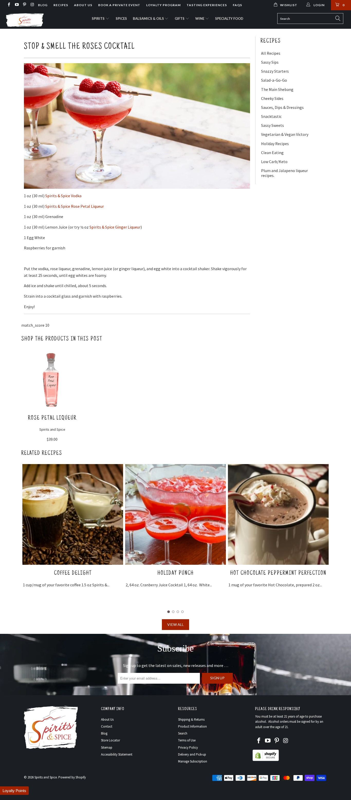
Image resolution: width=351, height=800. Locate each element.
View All (175, 624)
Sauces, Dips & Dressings (282, 107)
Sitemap (106, 747)
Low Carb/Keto (274, 161)
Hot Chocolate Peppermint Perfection (278, 573)
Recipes (60, 5)
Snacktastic (271, 116)
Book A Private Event (119, 5)
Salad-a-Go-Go (274, 80)
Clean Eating (272, 152)
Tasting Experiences (207, 5)
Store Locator (110, 740)
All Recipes (270, 53)
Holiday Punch (176, 573)
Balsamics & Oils (149, 18)
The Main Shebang (277, 89)
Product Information (192, 726)
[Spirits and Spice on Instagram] (32, 5)
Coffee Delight (73, 573)
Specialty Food (229, 18)
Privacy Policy (188, 747)
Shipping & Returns (191, 719)
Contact (106, 726)
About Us (83, 5)
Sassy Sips (270, 62)
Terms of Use (187, 740)
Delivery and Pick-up (192, 754)
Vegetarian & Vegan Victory (284, 134)
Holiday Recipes (275, 143)
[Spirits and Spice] (30, 19)
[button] (14, 790)
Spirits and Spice (45, 777)
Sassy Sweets (272, 125)
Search (182, 733)
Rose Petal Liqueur (52, 418)
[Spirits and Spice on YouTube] (16, 5)
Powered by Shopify (72, 777)
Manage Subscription (192, 761)
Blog (43, 5)
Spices (121, 18)
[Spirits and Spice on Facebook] (8, 5)
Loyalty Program (163, 5)
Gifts (180, 18)
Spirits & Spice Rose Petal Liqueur (75, 206)
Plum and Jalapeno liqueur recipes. (284, 173)
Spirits (98, 18)
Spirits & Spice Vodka (63, 195)
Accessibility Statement (116, 754)
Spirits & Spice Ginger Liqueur (115, 227)
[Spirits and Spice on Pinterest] (24, 5)
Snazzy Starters (275, 71)
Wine (200, 18)
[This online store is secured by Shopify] (266, 760)
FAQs (237, 5)
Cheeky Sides (272, 98)
